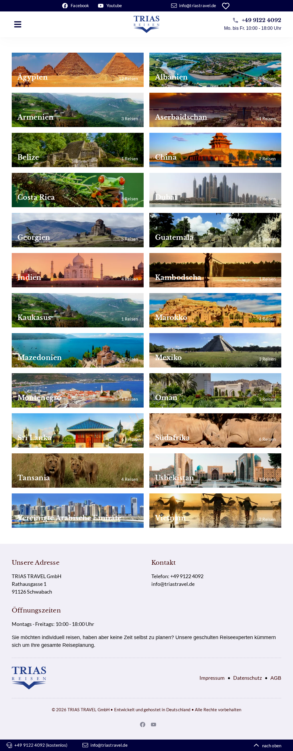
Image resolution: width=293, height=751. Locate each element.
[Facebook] (142, 724)
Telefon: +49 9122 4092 (177, 576)
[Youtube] (153, 724)
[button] (18, 24)
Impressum (212, 678)
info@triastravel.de (173, 584)
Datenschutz (247, 678)
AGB (275, 678)
